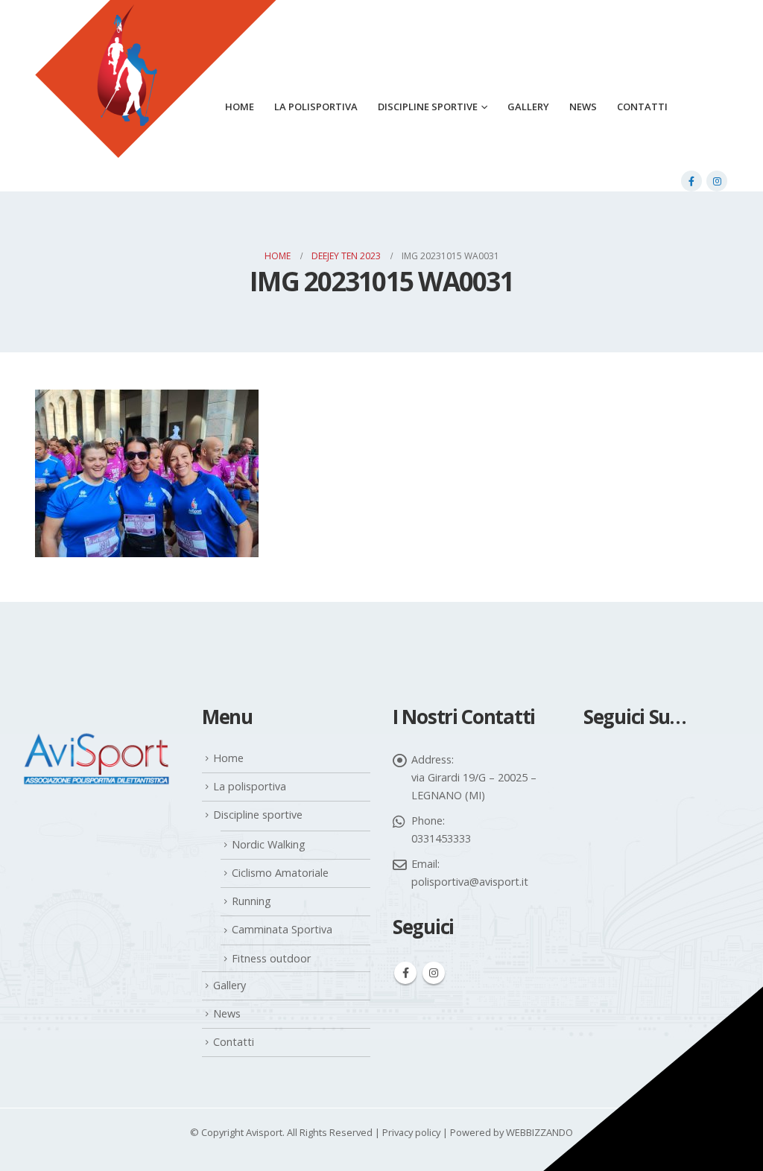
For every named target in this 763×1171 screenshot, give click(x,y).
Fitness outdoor (271, 958)
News (583, 106)
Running (251, 901)
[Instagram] (716, 181)
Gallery (528, 106)
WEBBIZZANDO (539, 1132)
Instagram (433, 973)
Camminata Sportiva (282, 929)
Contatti (642, 106)
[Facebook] (691, 181)
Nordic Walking (268, 844)
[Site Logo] (155, 97)
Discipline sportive (428, 106)
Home (228, 758)
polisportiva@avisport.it (469, 882)
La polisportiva (316, 106)
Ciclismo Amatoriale (280, 873)
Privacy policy (411, 1132)
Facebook (405, 973)
